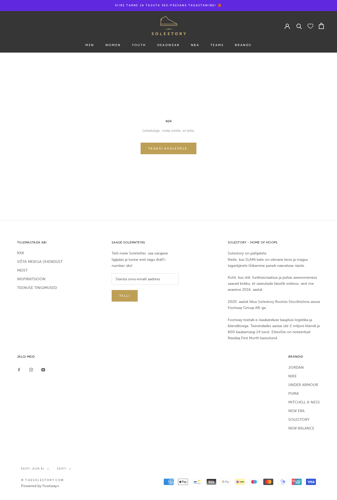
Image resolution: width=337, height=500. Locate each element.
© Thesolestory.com (42, 480)
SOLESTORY (298, 419)
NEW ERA (296, 411)
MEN (89, 45)
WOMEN (113, 45)
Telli (124, 296)
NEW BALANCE (301, 428)
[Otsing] (299, 26)
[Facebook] (19, 369)
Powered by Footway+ (40, 486)
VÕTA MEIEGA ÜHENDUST (40, 261)
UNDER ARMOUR (303, 385)
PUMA (293, 393)
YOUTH (139, 45)
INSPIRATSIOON (31, 279)
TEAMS (217, 45)
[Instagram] (31, 369)
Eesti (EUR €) (32, 468)
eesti (62, 468)
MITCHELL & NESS (304, 402)
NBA (195, 45)
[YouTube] (43, 369)
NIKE (292, 376)
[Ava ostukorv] (321, 26)
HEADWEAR (168, 45)
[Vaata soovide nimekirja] (310, 26)
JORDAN (296, 367)
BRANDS (243, 45)
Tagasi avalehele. (168, 148)
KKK (20, 253)
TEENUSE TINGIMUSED (37, 288)
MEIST (22, 270)
